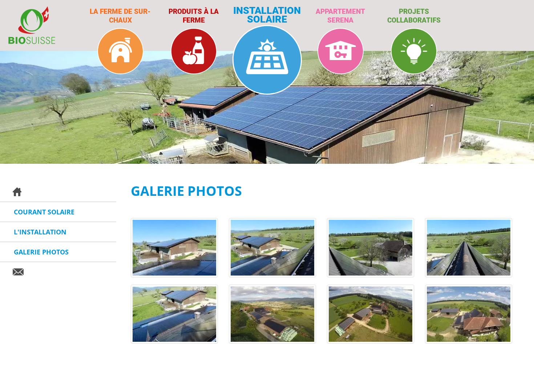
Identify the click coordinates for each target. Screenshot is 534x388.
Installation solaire (267, 14)
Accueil (58, 192)
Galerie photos (41, 252)
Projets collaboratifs (414, 15)
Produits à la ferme (194, 15)
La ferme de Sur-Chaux (120, 15)
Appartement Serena (340, 15)
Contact (58, 272)
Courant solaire (44, 211)
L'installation (40, 231)
